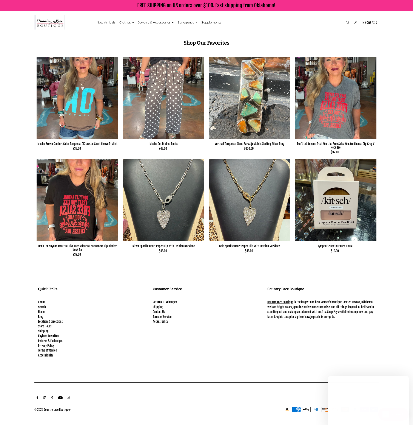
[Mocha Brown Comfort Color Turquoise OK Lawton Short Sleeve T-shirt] (77, 98)
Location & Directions (50, 321)
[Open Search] (347, 22)
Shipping (43, 331)
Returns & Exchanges (50, 341)
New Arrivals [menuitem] (106, 22)
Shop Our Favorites (206, 43)
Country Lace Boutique (280, 302)
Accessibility (45, 355)
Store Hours (45, 326)
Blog (40, 317)
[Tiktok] (69, 398)
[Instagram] (44, 398)
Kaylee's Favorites (48, 336)
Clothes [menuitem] (125, 22)
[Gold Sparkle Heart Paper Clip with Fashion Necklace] (249, 200)
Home (41, 312)
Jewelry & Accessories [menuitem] (154, 22)
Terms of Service (47, 350)
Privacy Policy (46, 345)
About (41, 302)
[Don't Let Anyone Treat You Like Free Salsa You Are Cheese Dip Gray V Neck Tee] (335, 98)
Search (42, 307)
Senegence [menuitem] (186, 22)
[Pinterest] (52, 398)
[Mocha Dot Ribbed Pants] (163, 98)
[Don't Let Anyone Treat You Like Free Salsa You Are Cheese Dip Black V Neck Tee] (77, 200)
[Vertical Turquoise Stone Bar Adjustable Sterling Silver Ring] (249, 98)
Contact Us (159, 312)
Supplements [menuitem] (211, 22)
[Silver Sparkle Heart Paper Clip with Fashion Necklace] (163, 200)
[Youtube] (60, 398)
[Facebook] (37, 398)
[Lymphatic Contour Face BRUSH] (335, 200)
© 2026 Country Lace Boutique (52, 409)
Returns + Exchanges (165, 302)
